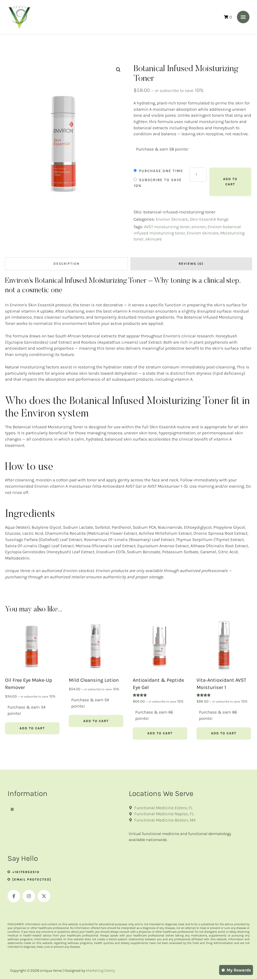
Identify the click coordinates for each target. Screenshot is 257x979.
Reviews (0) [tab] (191, 263)
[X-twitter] (44, 896)
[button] (243, 17)
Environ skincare (203, 232)
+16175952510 (25, 872)
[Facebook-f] (14, 896)
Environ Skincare (172, 219)
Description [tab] (66, 263)
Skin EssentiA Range (209, 219)
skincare (153, 238)
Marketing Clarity (100, 970)
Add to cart (230, 181)
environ (198, 226)
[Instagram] (29, 896)
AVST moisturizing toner (167, 226)
